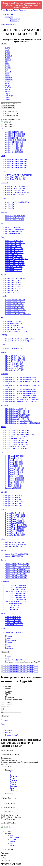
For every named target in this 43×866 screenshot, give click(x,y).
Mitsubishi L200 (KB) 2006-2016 (17, 417)
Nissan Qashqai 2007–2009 (15, 446)
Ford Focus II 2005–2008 (14, 249)
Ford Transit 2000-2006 (13, 271)
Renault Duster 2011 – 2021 (15, 515)
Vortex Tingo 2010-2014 (13, 632)
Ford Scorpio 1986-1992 (13, 267)
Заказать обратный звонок (11, 119)
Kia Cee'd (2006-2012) (13, 321)
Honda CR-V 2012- (12, 290)
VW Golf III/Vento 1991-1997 (16, 587)
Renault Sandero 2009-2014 (15, 529)
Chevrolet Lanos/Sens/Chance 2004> (18, 193)
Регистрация (14, 21)
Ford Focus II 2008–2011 (14, 251)
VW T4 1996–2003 (12, 609)
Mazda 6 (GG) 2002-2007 (14, 366)
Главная (8, 656)
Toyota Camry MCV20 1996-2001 (17, 570)
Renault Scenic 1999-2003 (14, 531)
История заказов (13, 840)
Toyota (7, 94)
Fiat (6, 62)
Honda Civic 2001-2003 (13, 282)
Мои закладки (13, 844)
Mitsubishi (9, 80)
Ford (7, 64)
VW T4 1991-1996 (12, 607)
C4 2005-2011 (10, 206)
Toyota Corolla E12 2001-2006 (16, 576)
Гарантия (22, 10)
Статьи (8, 638)
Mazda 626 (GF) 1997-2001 (15, 360)
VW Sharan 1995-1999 (13, 603)
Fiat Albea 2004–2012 (13, 227)
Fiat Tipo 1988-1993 (12, 233)
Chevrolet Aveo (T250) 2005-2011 (17, 187)
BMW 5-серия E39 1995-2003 (16, 165)
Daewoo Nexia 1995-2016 (14, 220)
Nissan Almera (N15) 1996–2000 (17, 430)
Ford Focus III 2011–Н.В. (14, 253)
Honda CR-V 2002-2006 (14, 288)
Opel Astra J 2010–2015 (13, 466)
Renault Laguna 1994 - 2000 (15, 519)
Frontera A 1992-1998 (13, 488)
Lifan (7, 74)
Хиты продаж (10, 640)
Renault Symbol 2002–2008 (15, 535)
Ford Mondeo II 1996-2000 (14, 263)
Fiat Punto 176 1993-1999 (14, 229)
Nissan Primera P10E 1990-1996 (16, 440)
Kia (6, 70)
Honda (7, 66)
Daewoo (8, 60)
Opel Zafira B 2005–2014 (14, 486)
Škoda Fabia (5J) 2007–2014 (15, 543)
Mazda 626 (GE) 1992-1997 (15, 358)
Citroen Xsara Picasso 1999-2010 (17, 202)
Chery (7, 54)
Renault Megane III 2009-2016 (16, 527)
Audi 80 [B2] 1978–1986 (14, 132)
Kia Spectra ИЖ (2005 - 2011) (16, 331)
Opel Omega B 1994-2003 (14, 480)
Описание (9, 730)
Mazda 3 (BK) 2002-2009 (14, 364)
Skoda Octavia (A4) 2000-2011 (16, 545)
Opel (7, 84)
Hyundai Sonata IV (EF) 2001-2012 (18, 314)
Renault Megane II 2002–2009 (16, 525)
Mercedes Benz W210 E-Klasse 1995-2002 (20, 393)
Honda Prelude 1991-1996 (14, 292)
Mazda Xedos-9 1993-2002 (14, 370)
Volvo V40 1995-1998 (13, 621)
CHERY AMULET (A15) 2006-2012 (18, 175)
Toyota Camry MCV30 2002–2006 (17, 572)
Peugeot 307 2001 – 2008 (14, 501)
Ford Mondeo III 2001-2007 (15, 265)
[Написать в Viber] (7, 122)
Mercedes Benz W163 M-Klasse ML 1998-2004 (22, 399)
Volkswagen (9, 96)
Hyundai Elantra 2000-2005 (15, 302)
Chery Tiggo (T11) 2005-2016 (15, 179)
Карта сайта (12, 789)
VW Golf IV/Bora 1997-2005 (15, 589)
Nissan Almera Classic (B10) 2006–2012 (19, 434)
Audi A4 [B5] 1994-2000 (14, 144)
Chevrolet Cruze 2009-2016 (15, 189)
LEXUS (8, 72)
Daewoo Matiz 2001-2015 (14, 218)
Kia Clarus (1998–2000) (13, 323)
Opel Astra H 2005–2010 (14, 464)
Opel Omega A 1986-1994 (14, 478)
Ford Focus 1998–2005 (13, 247)
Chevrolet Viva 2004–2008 (14, 195)
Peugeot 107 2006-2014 (13, 495)
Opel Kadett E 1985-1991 (14, 458)
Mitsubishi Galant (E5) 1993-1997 (17, 413)
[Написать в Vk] (10, 122)
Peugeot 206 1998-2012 (13, 497)
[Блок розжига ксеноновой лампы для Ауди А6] (19, 666)
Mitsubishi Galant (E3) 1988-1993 (17, 411)
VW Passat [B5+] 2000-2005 (15, 599)
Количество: (5, 707)
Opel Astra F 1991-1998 (13, 460)
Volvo (7, 98)
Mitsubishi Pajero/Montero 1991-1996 (18, 421)
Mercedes (8, 78)
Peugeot (8, 86)
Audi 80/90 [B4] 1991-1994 (15, 136)
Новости (8, 636)
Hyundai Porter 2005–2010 (14, 308)
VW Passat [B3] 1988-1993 (15, 593)
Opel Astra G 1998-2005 (14, 462)
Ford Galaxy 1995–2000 (13, 257)
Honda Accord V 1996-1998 (15, 278)
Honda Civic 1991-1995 (13, 280)
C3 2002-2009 (10, 204)
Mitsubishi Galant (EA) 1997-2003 (17, 415)
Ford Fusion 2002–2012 (13, 255)
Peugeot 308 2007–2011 (13, 503)
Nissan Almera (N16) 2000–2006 (17, 432)
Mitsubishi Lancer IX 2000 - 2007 (17, 419)
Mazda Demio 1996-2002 (14, 362)
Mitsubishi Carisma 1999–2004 (16, 409)
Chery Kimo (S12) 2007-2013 (15, 177)
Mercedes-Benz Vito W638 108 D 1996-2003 (21, 401)
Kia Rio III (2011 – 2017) (14, 329)
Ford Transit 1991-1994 (13, 269)
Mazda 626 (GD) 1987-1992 (15, 356)
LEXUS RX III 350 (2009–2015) (17, 341)
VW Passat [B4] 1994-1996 (15, 595)
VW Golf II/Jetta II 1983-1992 (16, 585)
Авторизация (15, 19)
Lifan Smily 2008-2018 (13, 348)
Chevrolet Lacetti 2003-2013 (15, 191)
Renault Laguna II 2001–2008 (15, 521)
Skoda (7, 90)
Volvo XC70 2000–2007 (14, 623)
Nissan (7, 82)
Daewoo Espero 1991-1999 (15, 216)
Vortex (7, 100)
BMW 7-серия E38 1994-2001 (16, 167)
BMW (7, 52)
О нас (3, 10)
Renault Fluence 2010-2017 (15, 517)
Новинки (8, 642)
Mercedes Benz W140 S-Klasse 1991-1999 (20, 397)
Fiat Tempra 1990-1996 (13, 231)
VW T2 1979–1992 (12, 605)
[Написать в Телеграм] (5, 122)
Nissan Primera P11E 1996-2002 (16, 442)
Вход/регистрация (14, 836)
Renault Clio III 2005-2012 (14, 513)
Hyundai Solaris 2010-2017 (15, 312)
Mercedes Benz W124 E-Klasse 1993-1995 (20, 391)
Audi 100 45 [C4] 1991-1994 (15, 140)
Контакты (9, 648)
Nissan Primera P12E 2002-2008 (16, 444)
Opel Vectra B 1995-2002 (14, 472)
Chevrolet (8, 56)
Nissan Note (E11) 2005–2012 (16, 438)
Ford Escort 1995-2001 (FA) (15, 243)
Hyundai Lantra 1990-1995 (14, 306)
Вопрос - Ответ (11, 735)
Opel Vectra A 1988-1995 (14, 470)
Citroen (7, 58)
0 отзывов (8, 688)
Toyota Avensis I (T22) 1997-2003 (17, 564)
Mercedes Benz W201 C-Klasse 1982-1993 (20, 377)
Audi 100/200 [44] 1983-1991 (15, 138)
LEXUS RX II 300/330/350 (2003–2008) (19, 339)
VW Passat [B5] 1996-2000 (15, 597)
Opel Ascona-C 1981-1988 (14, 468)
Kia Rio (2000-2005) (12, 325)
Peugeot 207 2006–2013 (13, 499)
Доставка (9, 10)
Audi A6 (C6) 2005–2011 (14, 150)
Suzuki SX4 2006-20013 (14, 556)
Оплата (16, 10)
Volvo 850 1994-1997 (13, 619)
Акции (7, 644)
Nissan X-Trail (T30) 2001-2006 (16, 448)
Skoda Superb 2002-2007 (14, 547)
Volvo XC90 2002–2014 (14, 625)
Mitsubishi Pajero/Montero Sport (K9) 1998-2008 (22, 423)
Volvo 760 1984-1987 (13, 617)
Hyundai (8, 68)
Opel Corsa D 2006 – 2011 (14, 482)
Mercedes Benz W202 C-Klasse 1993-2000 (20, 379)
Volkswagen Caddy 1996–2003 (16, 601)
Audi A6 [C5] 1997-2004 (14, 148)
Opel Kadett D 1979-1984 (14, 456)
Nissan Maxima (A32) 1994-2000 (17, 436)
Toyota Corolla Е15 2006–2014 (16, 578)
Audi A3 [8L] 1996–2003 (14, 142)
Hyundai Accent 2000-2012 (15, 300)
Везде (7, 48)
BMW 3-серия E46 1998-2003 (16, 161)
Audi (7, 50)
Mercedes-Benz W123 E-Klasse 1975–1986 (20, 389)
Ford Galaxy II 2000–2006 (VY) (16, 259)
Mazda (7, 76)
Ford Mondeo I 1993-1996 (14, 261)
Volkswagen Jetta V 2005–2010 (16, 591)
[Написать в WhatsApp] (2, 122)
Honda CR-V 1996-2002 (14, 286)
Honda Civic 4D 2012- (13, 284)
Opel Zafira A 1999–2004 (14, 484)
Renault (8, 88)
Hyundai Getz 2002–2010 (14, 304)
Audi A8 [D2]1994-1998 (14, 152)
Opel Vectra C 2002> (12, 474)
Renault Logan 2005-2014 (14, 523)
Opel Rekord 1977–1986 (14, 476)
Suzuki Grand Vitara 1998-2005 (16, 554)
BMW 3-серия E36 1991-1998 (16, 159)
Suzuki (7, 92)
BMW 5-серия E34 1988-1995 (16, 163)
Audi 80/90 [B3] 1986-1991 (15, 134)
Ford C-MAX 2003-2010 (14, 241)
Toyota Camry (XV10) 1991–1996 (17, 568)
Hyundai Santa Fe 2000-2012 (15, 310)
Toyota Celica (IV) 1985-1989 (15, 574)
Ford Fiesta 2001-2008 (13, 245)
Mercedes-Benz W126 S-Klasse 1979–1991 (20, 395)
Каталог (7, 126)
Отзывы (8, 646)
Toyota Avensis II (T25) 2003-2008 (17, 566)
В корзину (5, 716)
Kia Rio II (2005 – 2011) (14, 327)
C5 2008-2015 (10, 208)
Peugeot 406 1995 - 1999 (14, 505)
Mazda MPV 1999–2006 (14, 368)
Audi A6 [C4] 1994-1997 (14, 146)
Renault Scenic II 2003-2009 (15, 533)
